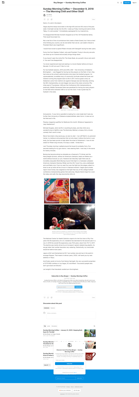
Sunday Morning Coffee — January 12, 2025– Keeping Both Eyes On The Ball (62, 331)
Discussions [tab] (54, 326)
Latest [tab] (48, 326)
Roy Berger (49, 14)
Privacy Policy (80, 368)
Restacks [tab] (53, 308)
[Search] (118, 2)
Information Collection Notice (69, 368)
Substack (62, 394)
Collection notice (79, 386)
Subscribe (127, 2)
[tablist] (49, 308)
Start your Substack (66, 390)
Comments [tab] (46, 308)
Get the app (77, 390)
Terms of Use (76, 367)
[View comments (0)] (48, 19)
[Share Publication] (121, 2)
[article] (69, 334)
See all (46, 365)
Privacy (68, 386)
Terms (72, 386)
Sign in (134, 2)
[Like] (44, 19)
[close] (83, 343)
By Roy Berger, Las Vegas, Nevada (51, 334)
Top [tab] (45, 326)
